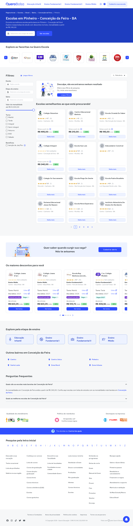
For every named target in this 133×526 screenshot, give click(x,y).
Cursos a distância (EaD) (35, 487)
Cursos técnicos (32, 482)
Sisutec (91, 498)
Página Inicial (10, 13)
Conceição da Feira (45, 13)
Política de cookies (70, 515)
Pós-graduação (73, 477)
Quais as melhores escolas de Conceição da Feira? (26, 398)
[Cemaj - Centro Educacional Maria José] (53, 58)
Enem (91, 468)
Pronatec (92, 493)
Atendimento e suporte (118, 482)
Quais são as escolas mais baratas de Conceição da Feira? (29, 384)
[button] (60, 315)
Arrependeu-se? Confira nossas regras (69, 420)
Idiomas (71, 482)
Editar (26, 290)
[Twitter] (20, 520)
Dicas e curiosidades (75, 467)
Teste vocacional (12, 463)
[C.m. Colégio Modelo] (40, 58)
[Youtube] (24, 520)
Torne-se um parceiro (98, 515)
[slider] (33, 110)
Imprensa (83, 515)
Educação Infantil (34, 4)
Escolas (20, 13)
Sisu (90, 478)
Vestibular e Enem (74, 462)
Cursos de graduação (34, 467)
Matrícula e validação (117, 487)
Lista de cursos (32, 462)
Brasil (27, 13)
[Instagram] (11, 520)
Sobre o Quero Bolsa (117, 462)
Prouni (91, 483)
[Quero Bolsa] (15, 4)
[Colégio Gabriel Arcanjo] (14, 58)
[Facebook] (7, 520)
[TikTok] (15, 520)
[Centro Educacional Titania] (66, 58)
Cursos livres (31, 478)
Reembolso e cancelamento (115, 473)
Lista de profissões (13, 468)
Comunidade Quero (54, 473)
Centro (13, 359)
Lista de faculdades (54, 463)
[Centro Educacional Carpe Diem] (79, 58)
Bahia (34, 13)
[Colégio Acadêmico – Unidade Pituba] (104, 58)
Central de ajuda (75, 431)
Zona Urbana (97, 365)
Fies (90, 488)
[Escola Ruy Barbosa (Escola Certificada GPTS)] (27, 58)
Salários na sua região (13, 473)
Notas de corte (94, 463)
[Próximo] (127, 57)
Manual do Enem (95, 473)
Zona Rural (55, 365)
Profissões (72, 472)
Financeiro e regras (117, 478)
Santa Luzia (15, 365)
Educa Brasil (114, 497)
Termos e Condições (34, 515)
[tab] (63, 315)
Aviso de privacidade (52, 515)
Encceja (92, 503)
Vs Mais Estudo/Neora (118, 492)
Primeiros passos (116, 467)
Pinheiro (95, 359)
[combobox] (20, 33)
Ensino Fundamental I (52, 4)
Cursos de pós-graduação (32, 473)
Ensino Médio (91, 4)
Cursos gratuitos (33, 497)
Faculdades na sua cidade (53, 468)
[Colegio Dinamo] (117, 58)
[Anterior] (5, 57)
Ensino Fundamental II (73, 4)
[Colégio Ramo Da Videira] (91, 58)
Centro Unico (56, 359)
